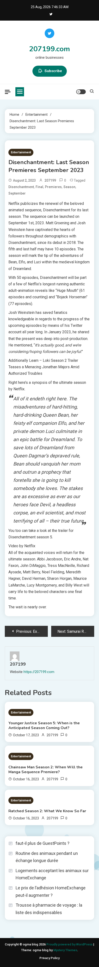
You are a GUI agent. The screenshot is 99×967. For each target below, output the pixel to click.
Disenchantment (21, 187)
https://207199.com (39, 672)
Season (69, 187)
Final (39, 187)
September (17, 193)
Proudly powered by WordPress (69, 944)
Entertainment (21, 152)
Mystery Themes (65, 950)
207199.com (49, 49)
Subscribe (53, 71)
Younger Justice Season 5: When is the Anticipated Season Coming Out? (44, 725)
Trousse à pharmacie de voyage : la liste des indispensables (49, 909)
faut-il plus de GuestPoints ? (42, 843)
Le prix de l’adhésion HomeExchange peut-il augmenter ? (51, 891)
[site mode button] (81, 91)
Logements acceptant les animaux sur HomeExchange (52, 874)
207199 (50, 180)
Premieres (53, 187)
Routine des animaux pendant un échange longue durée (47, 857)
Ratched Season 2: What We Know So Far (47, 811)
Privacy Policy (49, 958)
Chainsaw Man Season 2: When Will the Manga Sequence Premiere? (45, 769)
